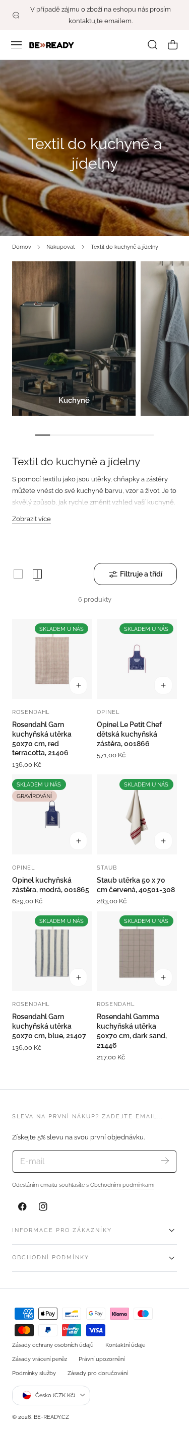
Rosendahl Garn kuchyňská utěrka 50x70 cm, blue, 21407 (49, 1026)
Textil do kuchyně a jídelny (124, 246)
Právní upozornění (101, 1359)
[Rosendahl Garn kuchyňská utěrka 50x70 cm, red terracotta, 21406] (52, 659)
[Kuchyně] (74, 338)
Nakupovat (60, 246)
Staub (107, 868)
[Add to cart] (79, 685)
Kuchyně (74, 400)
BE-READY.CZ (51, 1416)
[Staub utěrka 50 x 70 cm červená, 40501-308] (137, 814)
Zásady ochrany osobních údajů (53, 1345)
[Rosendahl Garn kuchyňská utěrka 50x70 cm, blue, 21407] (52, 951)
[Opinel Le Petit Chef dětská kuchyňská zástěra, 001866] (137, 659)
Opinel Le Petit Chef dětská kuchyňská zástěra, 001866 (129, 734)
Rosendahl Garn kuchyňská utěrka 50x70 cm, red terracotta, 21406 (42, 739)
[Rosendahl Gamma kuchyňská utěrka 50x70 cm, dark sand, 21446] (137, 951)
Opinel (108, 712)
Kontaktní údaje (125, 1345)
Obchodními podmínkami (122, 1185)
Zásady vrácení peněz (39, 1359)
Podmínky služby (34, 1373)
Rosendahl (30, 712)
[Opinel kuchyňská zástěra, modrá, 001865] (52, 814)
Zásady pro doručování (98, 1373)
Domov (21, 246)
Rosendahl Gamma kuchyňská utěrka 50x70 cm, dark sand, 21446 (132, 1031)
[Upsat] (165, 1161)
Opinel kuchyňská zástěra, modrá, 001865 (50, 885)
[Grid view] (18, 574)
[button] (17, 45)
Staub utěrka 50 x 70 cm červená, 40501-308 (136, 885)
